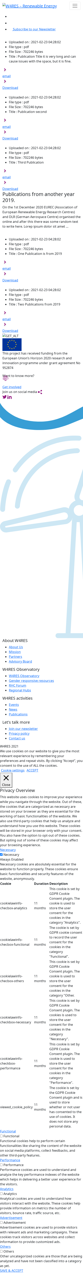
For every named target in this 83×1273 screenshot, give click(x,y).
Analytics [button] (6, 1189)
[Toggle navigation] (75, 6)
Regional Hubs (20, 690)
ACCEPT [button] (32, 770)
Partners (15, 656)
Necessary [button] (8, 850)
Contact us (17, 738)
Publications (18, 714)
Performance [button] (10, 1160)
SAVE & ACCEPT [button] (11, 1270)
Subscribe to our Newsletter (34, 29)
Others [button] (5, 1246)
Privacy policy (19, 733)
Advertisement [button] (11, 1218)
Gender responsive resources (31, 680)
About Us (16, 647)
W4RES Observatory (24, 676)
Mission (15, 652)
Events (14, 704)
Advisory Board (20, 661)
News (13, 709)
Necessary (11, 854)
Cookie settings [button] (13, 770)
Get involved (11, 387)
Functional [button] (8, 1131)
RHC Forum (17, 685)
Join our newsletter (23, 728)
